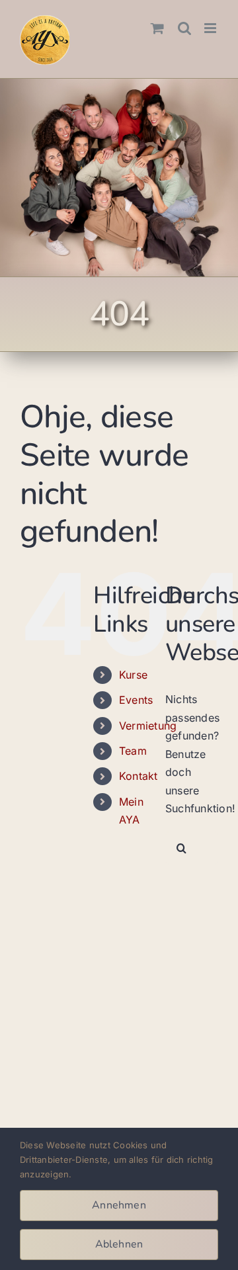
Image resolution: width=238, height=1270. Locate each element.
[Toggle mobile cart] (157, 28)
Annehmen (119, 1205)
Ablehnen (119, 1244)
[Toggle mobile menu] (211, 28)
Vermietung (148, 725)
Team (133, 750)
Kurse (133, 674)
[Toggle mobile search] (184, 28)
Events (136, 699)
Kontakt (138, 776)
